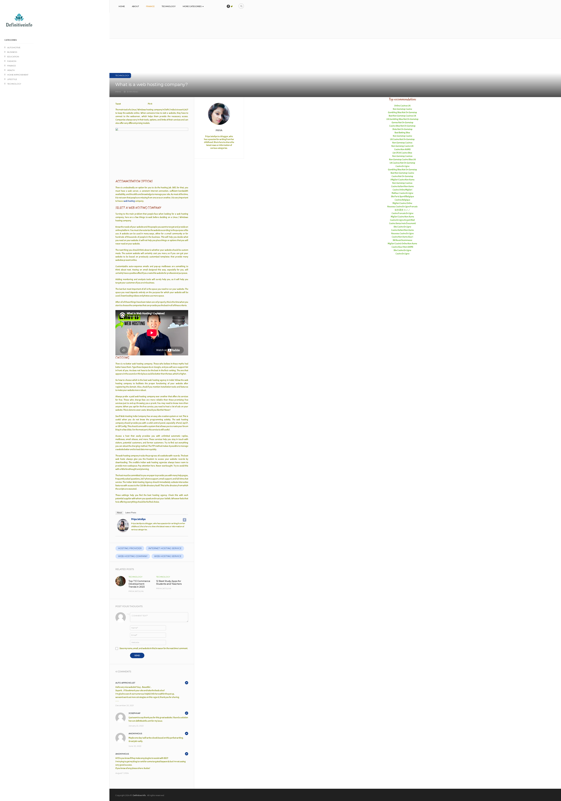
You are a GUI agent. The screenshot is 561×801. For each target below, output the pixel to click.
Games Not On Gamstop (402, 122)
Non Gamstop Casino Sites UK (402, 159)
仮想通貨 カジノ (402, 210)
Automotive (13, 47)
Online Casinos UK (402, 105)
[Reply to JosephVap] (186, 713)
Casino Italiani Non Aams (402, 186)
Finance (150, 6)
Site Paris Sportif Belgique (402, 196)
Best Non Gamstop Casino (402, 173)
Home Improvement (17, 75)
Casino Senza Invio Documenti (402, 223)
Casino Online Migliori (402, 189)
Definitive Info (139, 795)
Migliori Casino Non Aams (402, 216)
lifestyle (12, 79)
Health (11, 70)
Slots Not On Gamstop (402, 129)
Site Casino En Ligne (402, 226)
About (135, 6)
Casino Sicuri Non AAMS (402, 247)
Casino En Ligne (402, 166)
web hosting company (132, 556)
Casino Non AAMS (402, 149)
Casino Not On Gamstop (402, 176)
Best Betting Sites (402, 132)
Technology (169, 6)
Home (122, 6)
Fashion (11, 61)
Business (12, 52)
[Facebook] (184, 520)
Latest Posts (130, 513)
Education (13, 56)
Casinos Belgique (402, 200)
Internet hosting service (164, 548)
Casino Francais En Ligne (402, 213)
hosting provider (130, 548)
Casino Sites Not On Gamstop (402, 126)
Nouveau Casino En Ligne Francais (402, 206)
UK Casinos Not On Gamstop (402, 163)
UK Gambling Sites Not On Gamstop (402, 119)
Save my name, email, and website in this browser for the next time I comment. (154, 648)
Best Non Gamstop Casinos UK (402, 115)
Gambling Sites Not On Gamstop (402, 112)
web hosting (129, 201)
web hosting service (167, 556)
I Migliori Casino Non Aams (402, 179)
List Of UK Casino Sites (402, 152)
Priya (219, 130)
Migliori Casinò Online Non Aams (402, 243)
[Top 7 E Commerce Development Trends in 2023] (120, 581)
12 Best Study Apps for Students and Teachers (169, 582)
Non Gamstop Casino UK (402, 146)
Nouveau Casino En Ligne (402, 233)
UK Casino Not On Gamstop (402, 139)
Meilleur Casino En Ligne (402, 193)
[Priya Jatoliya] (123, 531)
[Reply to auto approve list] (186, 682)
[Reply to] (186, 733)
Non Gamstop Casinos (402, 142)
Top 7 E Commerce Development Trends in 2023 (139, 584)
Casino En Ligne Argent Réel (402, 220)
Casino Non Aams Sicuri (402, 237)
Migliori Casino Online (402, 203)
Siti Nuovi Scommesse (402, 240)
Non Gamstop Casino (402, 109)
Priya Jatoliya (138, 519)
